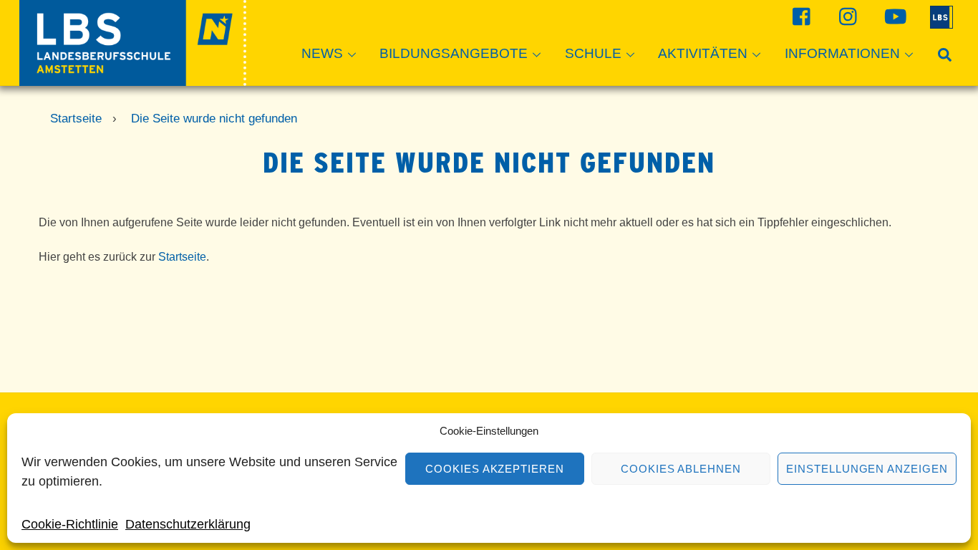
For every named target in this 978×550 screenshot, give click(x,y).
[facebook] (800, 16)
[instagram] (846, 16)
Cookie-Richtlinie (69, 524)
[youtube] (893, 16)
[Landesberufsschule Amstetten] (132, 79)
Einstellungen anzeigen (867, 469)
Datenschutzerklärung (188, 524)
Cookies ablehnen (681, 469)
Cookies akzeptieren (495, 469)
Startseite (182, 257)
